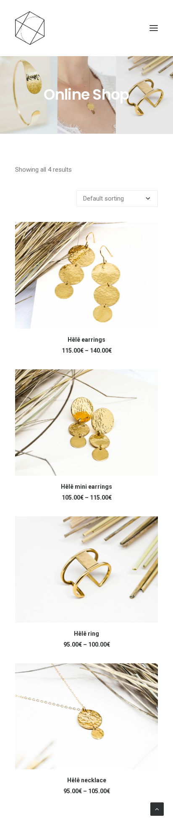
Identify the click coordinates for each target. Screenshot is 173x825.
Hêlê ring (86, 633)
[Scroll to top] (157, 808)
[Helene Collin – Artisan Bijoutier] (86, 28)
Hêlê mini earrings (86, 486)
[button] (153, 28)
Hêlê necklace (86, 780)
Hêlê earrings (86, 339)
